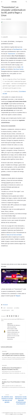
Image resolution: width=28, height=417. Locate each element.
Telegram (17, 295)
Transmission (11, 53)
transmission (10, 307)
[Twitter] (7, 316)
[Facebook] (9, 316)
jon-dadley (16, 307)
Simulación (5, 304)
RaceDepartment (17, 49)
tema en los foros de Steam (14, 234)
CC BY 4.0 (19, 319)
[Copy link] (18, 316)
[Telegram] (12, 316)
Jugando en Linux (9, 412)
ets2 (4, 307)
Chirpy (21, 414)
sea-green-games (6, 310)
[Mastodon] (14, 316)
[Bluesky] (16, 316)
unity (12, 310)
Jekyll (11, 414)
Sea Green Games (18, 69)
